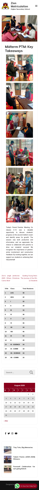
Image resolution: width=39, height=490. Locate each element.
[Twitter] (9, 434)
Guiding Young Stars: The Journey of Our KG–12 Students (29, 278)
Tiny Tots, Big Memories (23, 447)
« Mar (6, 421)
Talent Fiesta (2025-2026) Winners (24, 458)
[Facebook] (5, 434)
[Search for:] (17, 372)
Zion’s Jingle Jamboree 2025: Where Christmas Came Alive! (11, 278)
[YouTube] (16, 434)
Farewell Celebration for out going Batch (24, 468)
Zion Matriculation (19, 5)
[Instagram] (12, 434)
